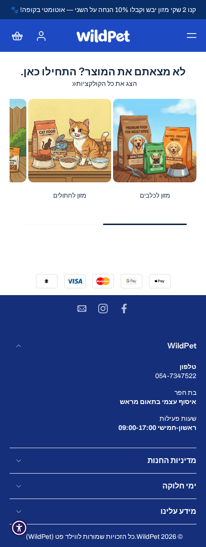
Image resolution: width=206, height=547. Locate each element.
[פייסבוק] (124, 308)
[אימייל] (81, 308)
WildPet (148, 536)
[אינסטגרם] (103, 308)
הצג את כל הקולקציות (106, 83)
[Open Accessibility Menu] (19, 527)
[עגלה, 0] (20, 35)
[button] (191, 35)
